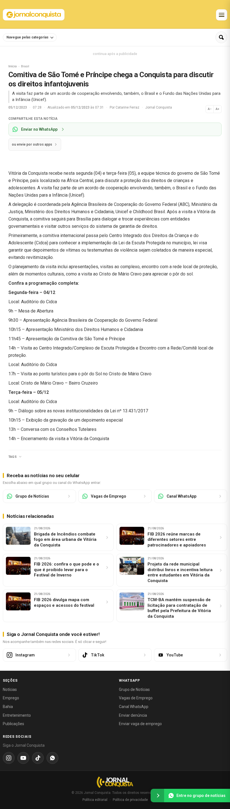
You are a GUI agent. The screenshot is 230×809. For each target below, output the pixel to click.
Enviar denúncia (133, 715)
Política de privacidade (130, 800)
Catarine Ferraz (128, 107)
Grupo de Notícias (134, 689)
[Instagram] (9, 758)
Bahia (8, 706)
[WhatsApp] (52, 758)
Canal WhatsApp (133, 706)
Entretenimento (17, 715)
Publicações (13, 723)
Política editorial (94, 800)
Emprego (11, 698)
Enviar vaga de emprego (140, 723)
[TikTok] (38, 758)
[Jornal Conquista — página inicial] (115, 782)
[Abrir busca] (221, 37)
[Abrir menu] (221, 14)
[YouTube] (23, 758)
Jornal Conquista (158, 107)
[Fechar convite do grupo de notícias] (157, 795)
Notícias (10, 689)
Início (12, 66)
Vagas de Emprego (136, 698)
